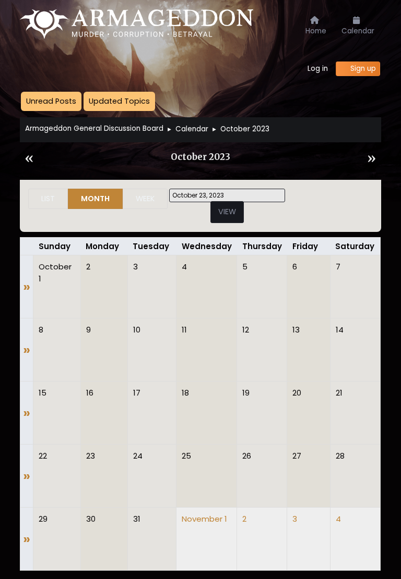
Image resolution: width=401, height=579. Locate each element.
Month (95, 198)
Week (145, 198)
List (48, 198)
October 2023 (200, 157)
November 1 (204, 518)
